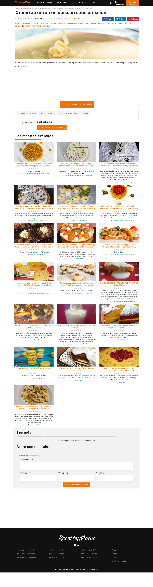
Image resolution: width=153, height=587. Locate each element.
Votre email (64, 473)
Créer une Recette (132, 3)
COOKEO (35, 23)
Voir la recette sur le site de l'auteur (77, 105)
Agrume (84, 114)
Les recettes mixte (121, 340)
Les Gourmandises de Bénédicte (36, 221)
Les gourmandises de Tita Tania (79, 344)
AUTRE (53, 23)
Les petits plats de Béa (79, 221)
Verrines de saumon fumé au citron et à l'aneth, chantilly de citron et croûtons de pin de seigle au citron (34, 247)
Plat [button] (58, 3)
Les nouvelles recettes (25, 554)
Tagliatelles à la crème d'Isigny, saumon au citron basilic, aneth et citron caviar (34, 408)
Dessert (23, 114)
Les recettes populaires (26, 558)
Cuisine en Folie (79, 259)
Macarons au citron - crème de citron (34, 369)
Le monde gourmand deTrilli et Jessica (122, 302)
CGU (114, 558)
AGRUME (47, 26)
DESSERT (62, 23)
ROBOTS (44, 23)
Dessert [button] (66, 3)
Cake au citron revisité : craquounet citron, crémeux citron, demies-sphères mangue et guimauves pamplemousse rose (76, 247)
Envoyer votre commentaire (76, 485)
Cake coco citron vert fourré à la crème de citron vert (76, 370)
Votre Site (100, 473)
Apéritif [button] (40, 3)
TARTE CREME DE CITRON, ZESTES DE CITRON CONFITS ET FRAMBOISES (119, 370)
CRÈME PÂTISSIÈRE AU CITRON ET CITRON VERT (76, 327)
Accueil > (19, 8)
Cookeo (51, 114)
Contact (115, 550)
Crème (33, 114)
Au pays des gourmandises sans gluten (37, 174)
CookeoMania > (28, 8)
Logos (114, 554)
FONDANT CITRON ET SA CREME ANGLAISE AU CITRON (119, 284)
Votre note (23, 456)
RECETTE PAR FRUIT (32, 26)
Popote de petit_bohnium (36, 255)
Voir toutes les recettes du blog (51, 128)
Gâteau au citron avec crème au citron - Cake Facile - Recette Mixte (119, 327)
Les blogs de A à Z (88, 550)
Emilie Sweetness (36, 378)
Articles (95, 3)
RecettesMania (22, 2)
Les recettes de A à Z (25, 550)
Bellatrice (122, 383)
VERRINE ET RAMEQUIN (78, 23)
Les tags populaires (56, 558)
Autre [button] (76, 3)
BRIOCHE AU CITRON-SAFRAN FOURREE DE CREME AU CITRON (34, 327)
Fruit (60, 114)
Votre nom (25, 473)
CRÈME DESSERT (97, 23)
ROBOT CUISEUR (22, 23)
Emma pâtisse (79, 381)
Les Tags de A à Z (55, 550)
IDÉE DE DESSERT (114, 23)
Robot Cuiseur (72, 114)
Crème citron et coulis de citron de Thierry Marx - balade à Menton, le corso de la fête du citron (76, 208)
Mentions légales (119, 561)
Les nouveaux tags (56, 554)
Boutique (85, 3)
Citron (42, 114)
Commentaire (27, 460)
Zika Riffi (37, 340)
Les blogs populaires (88, 558)
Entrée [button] (49, 3)
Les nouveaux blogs (88, 554)
